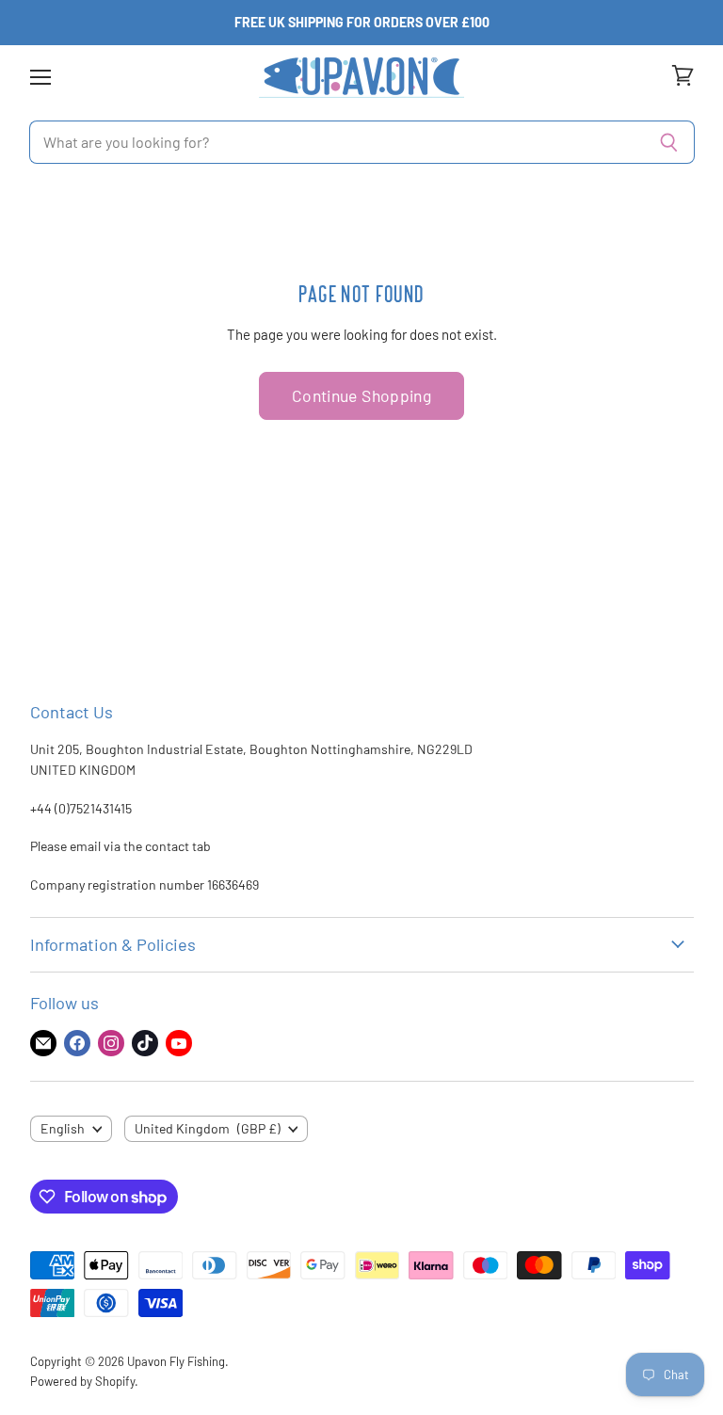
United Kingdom (208, 1128)
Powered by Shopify (82, 1381)
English (62, 1128)
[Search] (670, 142)
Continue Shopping (361, 395)
